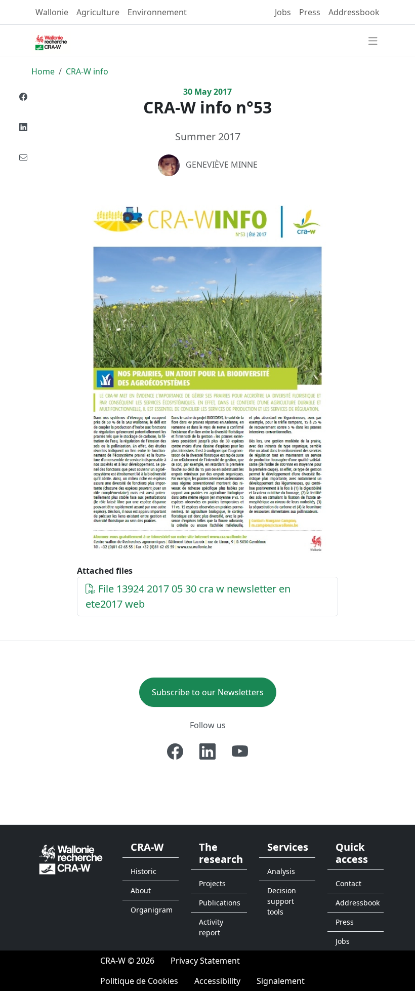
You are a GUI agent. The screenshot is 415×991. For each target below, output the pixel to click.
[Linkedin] (23, 127)
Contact (348, 883)
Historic (143, 871)
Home (43, 71)
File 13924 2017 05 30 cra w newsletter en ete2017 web (188, 596)
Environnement (157, 12)
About (141, 890)
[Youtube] (240, 751)
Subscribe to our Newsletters (208, 692)
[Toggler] (373, 41)
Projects (212, 883)
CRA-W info (87, 71)
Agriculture (97, 12)
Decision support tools (281, 901)
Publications (219, 902)
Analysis (281, 871)
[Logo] (70, 859)
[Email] (23, 157)
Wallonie (51, 12)
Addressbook (354, 12)
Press (309, 12)
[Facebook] (23, 97)
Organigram (152, 910)
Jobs (283, 12)
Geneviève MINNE (222, 164)
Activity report (211, 927)
